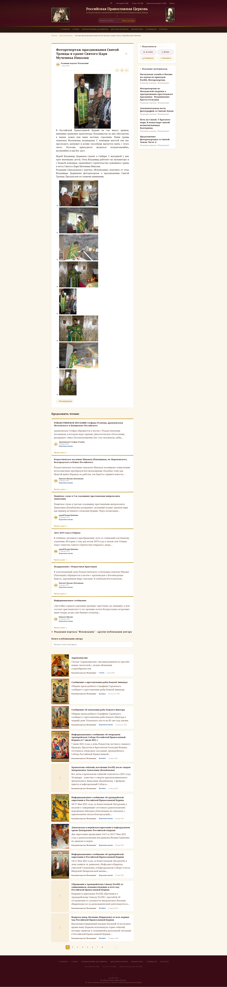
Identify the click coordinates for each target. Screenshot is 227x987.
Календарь (151, 29)
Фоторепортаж (65, 401)
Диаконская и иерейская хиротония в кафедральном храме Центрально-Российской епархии (100, 829)
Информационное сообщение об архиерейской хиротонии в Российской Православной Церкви (97, 798)
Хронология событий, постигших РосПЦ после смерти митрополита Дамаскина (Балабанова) (100, 768)
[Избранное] (111, 3)
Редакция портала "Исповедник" (75, 63)
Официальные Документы (95, 29)
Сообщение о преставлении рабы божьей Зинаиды (99, 682)
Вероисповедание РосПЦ (156, 3)
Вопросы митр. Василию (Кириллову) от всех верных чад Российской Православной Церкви (100, 918)
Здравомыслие (79, 657)
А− (117, 70)
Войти (172, 3)
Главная (64, 29)
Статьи (75, 29)
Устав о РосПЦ (137, 3)
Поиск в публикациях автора (67, 638)
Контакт (163, 29)
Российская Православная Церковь (117, 9)
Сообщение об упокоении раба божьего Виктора (98, 709)
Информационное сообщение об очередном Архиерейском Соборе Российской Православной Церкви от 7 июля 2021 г (98, 737)
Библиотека (137, 29)
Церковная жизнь (120, 29)
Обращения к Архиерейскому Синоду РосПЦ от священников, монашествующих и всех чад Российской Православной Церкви (97, 887)
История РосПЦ (122, 3)
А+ (127, 70)
